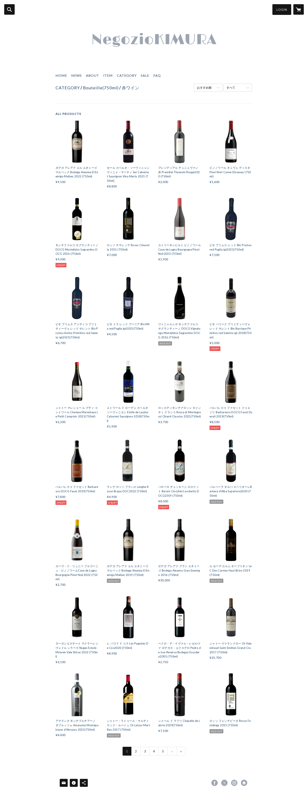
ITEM (108, 75)
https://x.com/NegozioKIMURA (224, 783)
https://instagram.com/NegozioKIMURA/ (234, 783)
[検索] (9, 9)
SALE (145, 75)
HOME (61, 75)
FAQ (157, 75)
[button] (281, 9)
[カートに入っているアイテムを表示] (298, 9)
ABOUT (92, 75)
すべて (230, 87)
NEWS (76, 75)
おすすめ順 (204, 87)
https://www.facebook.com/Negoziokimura (214, 783)
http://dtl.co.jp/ (244, 783)
